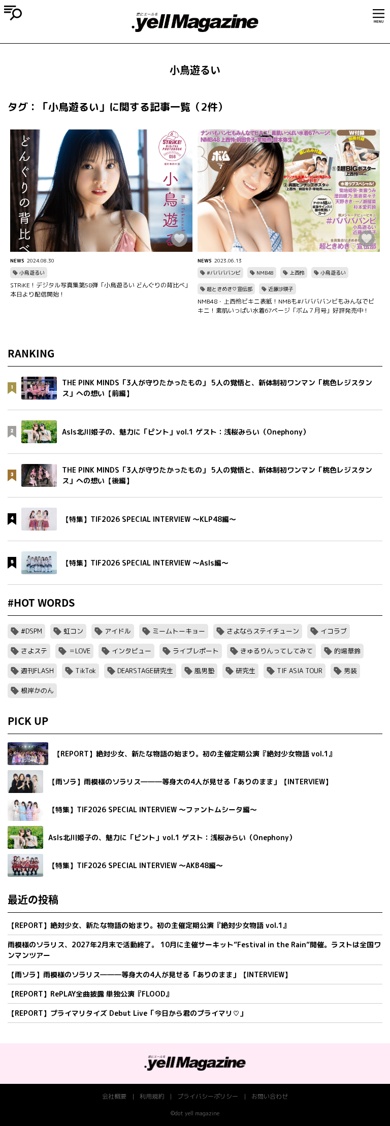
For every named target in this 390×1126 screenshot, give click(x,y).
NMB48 (265, 272)
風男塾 (204, 670)
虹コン (73, 631)
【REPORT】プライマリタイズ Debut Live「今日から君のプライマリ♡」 (127, 1013)
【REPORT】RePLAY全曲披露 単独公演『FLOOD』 (90, 994)
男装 (350, 670)
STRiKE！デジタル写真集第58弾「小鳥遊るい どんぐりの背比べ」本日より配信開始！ (100, 290)
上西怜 (297, 272)
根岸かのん (37, 690)
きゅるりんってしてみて (276, 650)
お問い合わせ (269, 1096)
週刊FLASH (37, 670)
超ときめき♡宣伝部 (229, 288)
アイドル (118, 631)
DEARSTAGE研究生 (145, 670)
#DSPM (31, 631)
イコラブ (333, 631)
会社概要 (114, 1096)
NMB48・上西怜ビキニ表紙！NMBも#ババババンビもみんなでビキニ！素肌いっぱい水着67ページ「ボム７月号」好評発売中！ (286, 306)
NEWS (17, 260)
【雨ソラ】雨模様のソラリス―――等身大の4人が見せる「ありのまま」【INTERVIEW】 (149, 974)
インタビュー (131, 650)
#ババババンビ (224, 272)
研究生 (245, 670)
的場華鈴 (347, 650)
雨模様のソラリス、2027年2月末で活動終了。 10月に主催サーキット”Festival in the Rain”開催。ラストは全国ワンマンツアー (194, 950)
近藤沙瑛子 (281, 288)
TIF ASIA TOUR (299, 670)
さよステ (34, 650)
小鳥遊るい (32, 272)
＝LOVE (79, 650)
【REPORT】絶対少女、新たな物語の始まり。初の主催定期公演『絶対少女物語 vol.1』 (149, 925)
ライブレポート (196, 650)
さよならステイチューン (262, 631)
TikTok (85, 670)
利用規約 (152, 1096)
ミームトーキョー (178, 631)
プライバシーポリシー (207, 1096)
